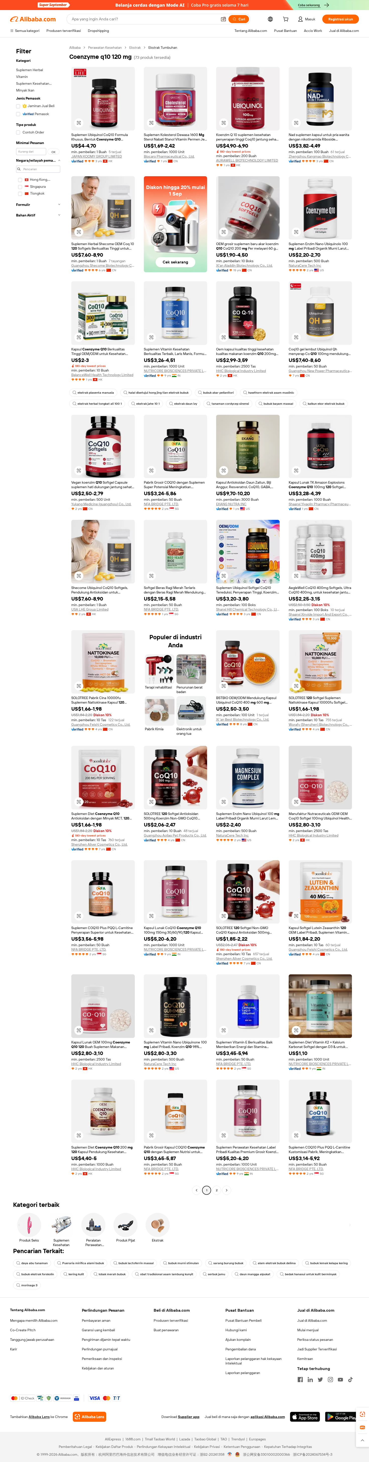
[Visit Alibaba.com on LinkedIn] (310, 1380)
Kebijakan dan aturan (98, 1368)
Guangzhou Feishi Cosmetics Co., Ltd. (100, 724)
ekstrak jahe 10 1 (148, 403)
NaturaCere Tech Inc (305, 265)
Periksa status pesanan (315, 1340)
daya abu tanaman (34, 1263)
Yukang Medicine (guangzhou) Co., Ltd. (101, 504)
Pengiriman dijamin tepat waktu (106, 1340)
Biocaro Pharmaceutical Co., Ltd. (169, 156)
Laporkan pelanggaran (242, 1373)
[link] (362, 1414)
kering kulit (76, 1274)
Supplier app (189, 1417)
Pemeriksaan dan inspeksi (102, 1359)
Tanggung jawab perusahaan (32, 1340)
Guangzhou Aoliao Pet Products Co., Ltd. (175, 835)
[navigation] (38, 619)
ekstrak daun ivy (185, 403)
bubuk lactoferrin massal (136, 1263)
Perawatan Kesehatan (105, 47)
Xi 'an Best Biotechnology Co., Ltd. (242, 719)
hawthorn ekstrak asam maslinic (271, 392)
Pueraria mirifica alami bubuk (83, 1263)
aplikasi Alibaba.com (268, 1417)
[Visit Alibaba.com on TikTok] (350, 1380)
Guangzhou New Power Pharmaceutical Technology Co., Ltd (320, 371)
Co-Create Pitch (23, 1330)
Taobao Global (205, 1439)
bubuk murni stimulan (183, 1263)
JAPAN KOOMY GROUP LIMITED (96, 156)
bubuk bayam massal (278, 403)
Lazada (184, 1439)
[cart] (286, 20)
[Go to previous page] (196, 1190)
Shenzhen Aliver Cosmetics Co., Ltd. (99, 844)
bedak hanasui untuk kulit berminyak (310, 1274)
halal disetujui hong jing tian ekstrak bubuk (159, 392)
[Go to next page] (226, 1190)
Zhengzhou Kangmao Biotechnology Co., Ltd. (320, 156)
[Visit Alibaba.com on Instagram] (330, 1380)
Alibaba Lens (39, 1417)
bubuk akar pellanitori (218, 392)
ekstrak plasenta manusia (96, 392)
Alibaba (75, 47)
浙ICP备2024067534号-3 (312, 1454)
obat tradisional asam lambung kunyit (166, 1274)
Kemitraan (305, 1359)
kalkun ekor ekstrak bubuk (326, 403)
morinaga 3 (29, 1285)
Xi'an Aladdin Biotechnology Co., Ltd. (244, 265)
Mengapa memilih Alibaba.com (33, 1320)
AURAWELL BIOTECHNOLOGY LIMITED (247, 160)
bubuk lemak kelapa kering (329, 1263)
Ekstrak (135, 47)
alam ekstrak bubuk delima (277, 1263)
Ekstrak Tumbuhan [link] (162, 47)
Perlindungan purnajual (99, 1349)
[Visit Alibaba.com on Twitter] (320, 1380)
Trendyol (238, 1439)
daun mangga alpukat (255, 1274)
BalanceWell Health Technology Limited (102, 375)
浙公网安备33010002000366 (266, 1454)
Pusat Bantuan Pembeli (243, 1320)
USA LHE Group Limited (89, 609)
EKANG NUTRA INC (231, 504)
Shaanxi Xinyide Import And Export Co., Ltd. (320, 614)
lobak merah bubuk (112, 1274)
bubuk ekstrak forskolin (37, 1274)
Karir (13, 1349)
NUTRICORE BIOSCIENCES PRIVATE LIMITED (175, 371)
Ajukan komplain (238, 1340)
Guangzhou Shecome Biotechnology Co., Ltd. (103, 265)
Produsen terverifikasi (171, 1320)
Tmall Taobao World (160, 1439)
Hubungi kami (236, 1330)
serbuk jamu (216, 1274)
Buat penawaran (166, 1330)
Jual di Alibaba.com (312, 1320)
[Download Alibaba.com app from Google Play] (342, 1417)
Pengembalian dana (240, 1349)
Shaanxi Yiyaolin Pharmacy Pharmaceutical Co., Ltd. (320, 504)
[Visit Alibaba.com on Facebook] (300, 1380)
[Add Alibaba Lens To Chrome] (89, 1417)
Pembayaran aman (96, 1320)
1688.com (133, 1439)
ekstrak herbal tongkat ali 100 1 (100, 403)
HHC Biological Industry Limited (241, 371)
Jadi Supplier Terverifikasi (317, 1349)
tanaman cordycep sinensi (230, 403)
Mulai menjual (308, 1330)
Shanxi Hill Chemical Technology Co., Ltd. (248, 609)
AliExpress (113, 1439)
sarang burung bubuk (228, 1263)
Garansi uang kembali (98, 1330)
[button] (223, 19)
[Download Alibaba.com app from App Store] (305, 1417)
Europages (257, 1439)
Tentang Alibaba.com (27, 1310)
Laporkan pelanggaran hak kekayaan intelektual (253, 1361)
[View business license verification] (229, 1454)
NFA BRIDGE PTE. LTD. (161, 504)
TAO (223, 1439)
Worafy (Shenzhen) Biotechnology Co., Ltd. (320, 724)
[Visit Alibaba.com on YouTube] (340, 1380)
